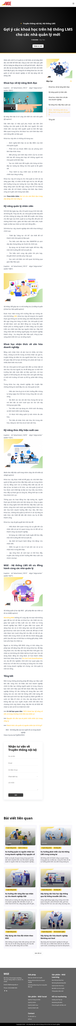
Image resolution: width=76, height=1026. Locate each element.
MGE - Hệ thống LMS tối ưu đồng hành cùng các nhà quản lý (59, 112)
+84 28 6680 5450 (12, 988)
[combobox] (23, 776)
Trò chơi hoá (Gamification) (32, 658)
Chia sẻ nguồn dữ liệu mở (59, 1005)
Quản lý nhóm (32, 1002)
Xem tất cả (38, 953)
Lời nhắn (11, 783)
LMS (15, 316)
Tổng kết (52, 120)
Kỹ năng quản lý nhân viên (58, 92)
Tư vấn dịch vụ (32, 1016)
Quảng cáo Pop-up (57, 999)
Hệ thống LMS (49, 23)
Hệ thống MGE (9, 618)
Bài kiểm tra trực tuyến (58, 988)
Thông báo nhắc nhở (57, 991)
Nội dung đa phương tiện (59, 983)
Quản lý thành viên (33, 1008)
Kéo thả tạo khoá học (58, 980)
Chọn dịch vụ (12, 776)
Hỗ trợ (30, 1019)
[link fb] (4, 990)
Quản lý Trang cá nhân (34, 999)
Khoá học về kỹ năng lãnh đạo (59, 87)
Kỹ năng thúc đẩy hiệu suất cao (59, 105)
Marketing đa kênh (57, 1002)
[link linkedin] (6, 990)
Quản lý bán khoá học (58, 985)
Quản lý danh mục (33, 1005)
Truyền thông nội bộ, (33, 23)
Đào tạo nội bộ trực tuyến (35, 977)
